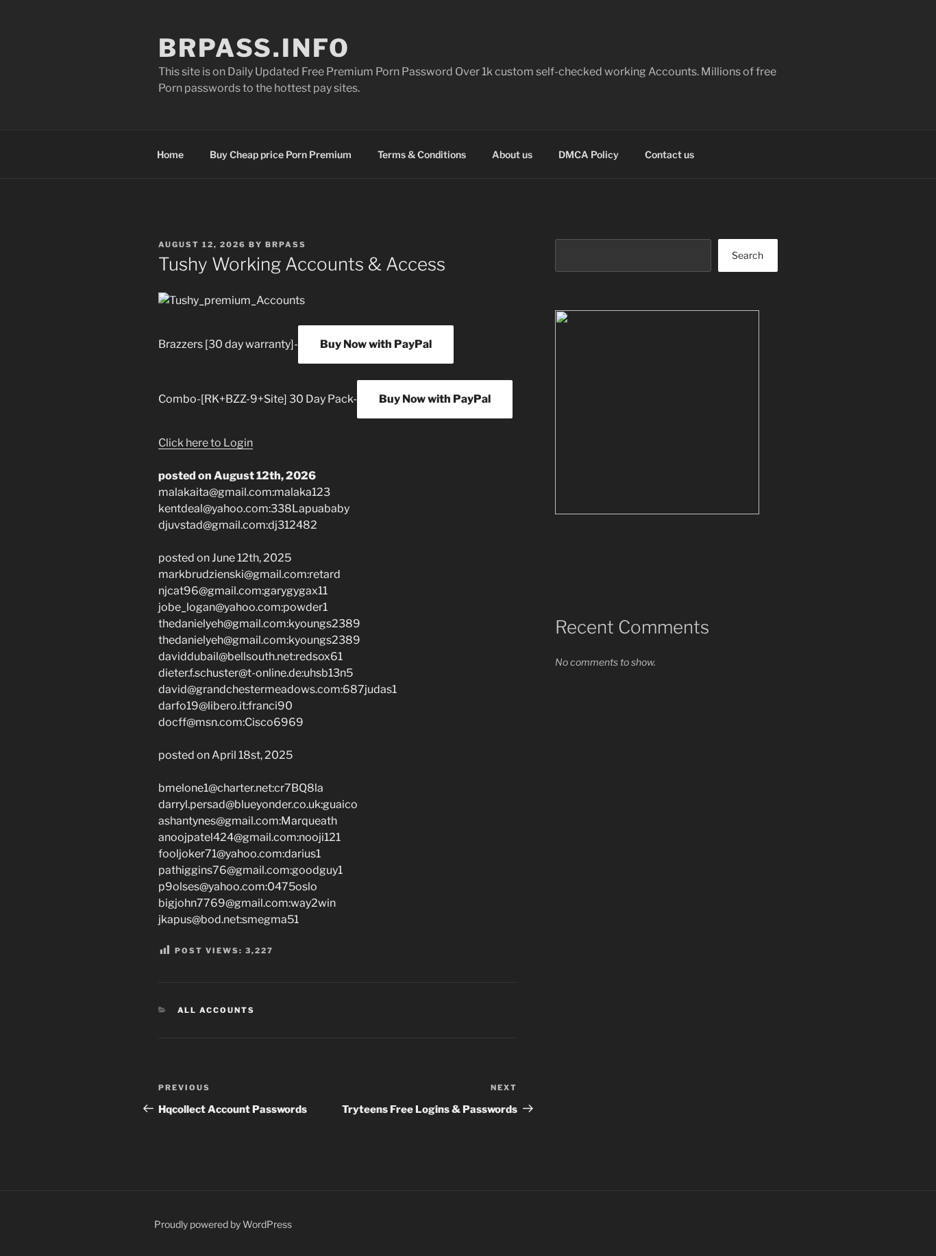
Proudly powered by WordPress (223, 1224)
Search (747, 255)
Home (170, 154)
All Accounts (216, 1010)
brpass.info (254, 48)
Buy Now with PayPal (376, 344)
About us (512, 154)
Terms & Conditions (422, 154)
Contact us (669, 154)
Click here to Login (205, 442)
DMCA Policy (588, 154)
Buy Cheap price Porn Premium (281, 154)
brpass (285, 244)
